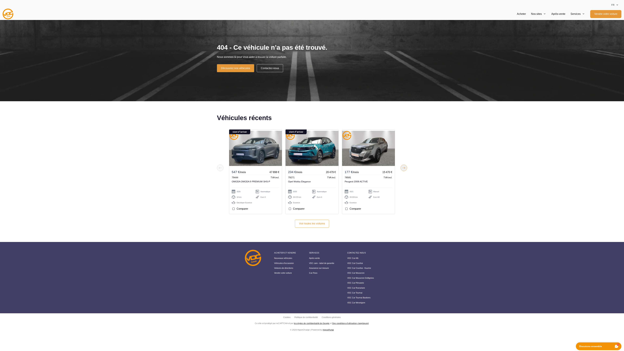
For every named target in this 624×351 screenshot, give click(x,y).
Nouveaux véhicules (283, 258)
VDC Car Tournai (354, 293)
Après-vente (558, 14)
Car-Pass (313, 273)
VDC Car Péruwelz (355, 283)
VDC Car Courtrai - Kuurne (359, 268)
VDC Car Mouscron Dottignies (360, 278)
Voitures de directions (283, 268)
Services (576, 14)
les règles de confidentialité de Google (311, 323)
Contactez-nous (270, 68)
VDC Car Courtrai (355, 263)
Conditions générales (331, 317)
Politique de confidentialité (306, 317)
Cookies (287, 317)
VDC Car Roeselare (356, 288)
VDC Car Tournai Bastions (358, 298)
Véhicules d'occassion (284, 263)
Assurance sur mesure (319, 268)
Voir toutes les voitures (312, 223)
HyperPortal (328, 330)
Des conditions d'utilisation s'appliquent (350, 323)
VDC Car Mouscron (355, 273)
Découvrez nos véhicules (235, 68)
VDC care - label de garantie (321, 263)
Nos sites (536, 14)
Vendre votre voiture (605, 14)
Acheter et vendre (285, 253)
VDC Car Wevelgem (356, 303)
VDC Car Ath (352, 258)
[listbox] (615, 5)
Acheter (521, 14)
